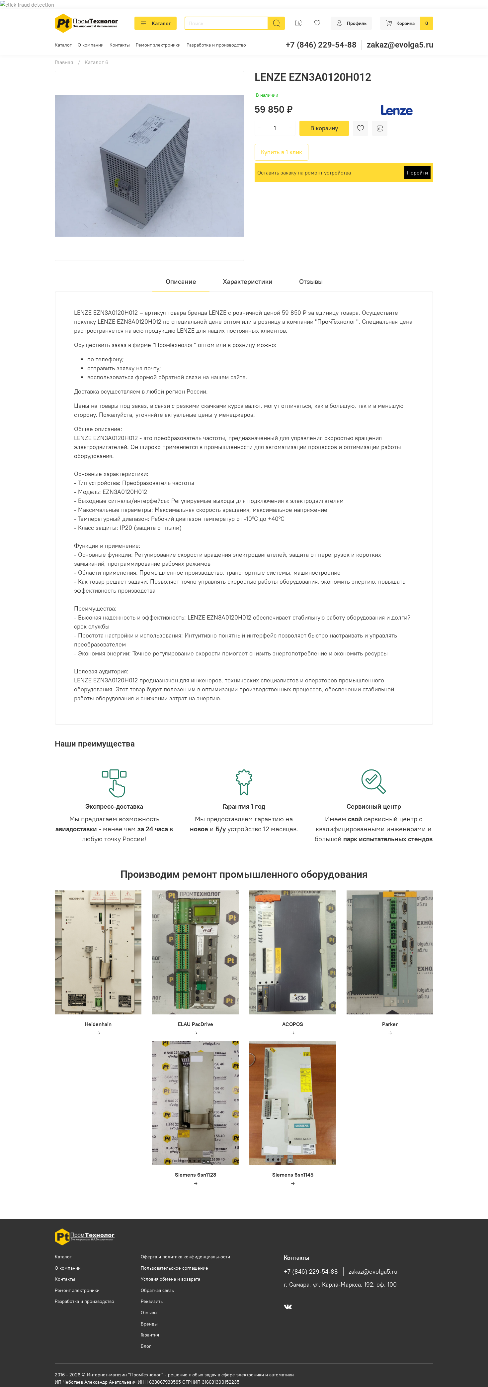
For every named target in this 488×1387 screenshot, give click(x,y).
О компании (91, 45)
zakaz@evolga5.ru (400, 45)
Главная (64, 62)
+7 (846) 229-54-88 (321, 45)
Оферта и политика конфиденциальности (185, 1257)
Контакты (120, 45)
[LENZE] (397, 109)
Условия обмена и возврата (170, 1279)
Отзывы (149, 1313)
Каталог (161, 23)
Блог (146, 1346)
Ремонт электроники (158, 45)
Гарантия (150, 1335)
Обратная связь (157, 1290)
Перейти (417, 172)
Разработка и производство (216, 45)
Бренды (149, 1324)
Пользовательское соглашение (174, 1268)
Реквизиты (152, 1301)
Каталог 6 (97, 62)
